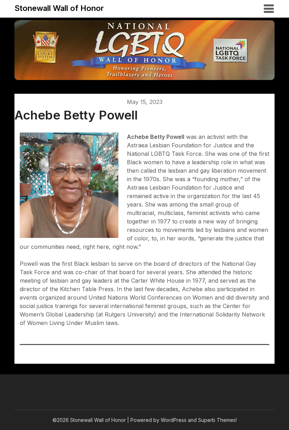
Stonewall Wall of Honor (59, 8)
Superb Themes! (217, 420)
